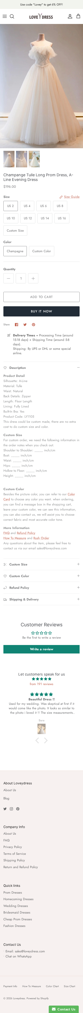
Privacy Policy (12, 847)
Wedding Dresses (15, 906)
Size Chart (69, 986)
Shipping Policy (14, 860)
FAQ (6, 533)
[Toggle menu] (4, 16)
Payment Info (10, 986)
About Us (9, 790)
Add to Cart (41, 297)
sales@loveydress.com (30, 951)
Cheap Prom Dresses (17, 919)
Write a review (41, 649)
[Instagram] (11, 808)
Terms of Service (14, 853)
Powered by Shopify (38, 998)
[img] (41, 678)
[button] (38, 740)
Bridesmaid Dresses (16, 912)
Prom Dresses (12, 892)
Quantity (9, 269)
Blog (6, 798)
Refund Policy (26, 533)
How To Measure (14, 538)
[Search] (14, 16)
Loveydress (19, 998)
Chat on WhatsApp (19, 956)
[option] (41, 86)
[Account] (69, 16)
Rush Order (41, 538)
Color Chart (52, 986)
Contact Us (66, 1009)
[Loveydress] (41, 16)
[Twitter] (5, 808)
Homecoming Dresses (18, 899)
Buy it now (41, 311)
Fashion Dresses (14, 925)
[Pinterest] (17, 808)
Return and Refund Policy (20, 867)
